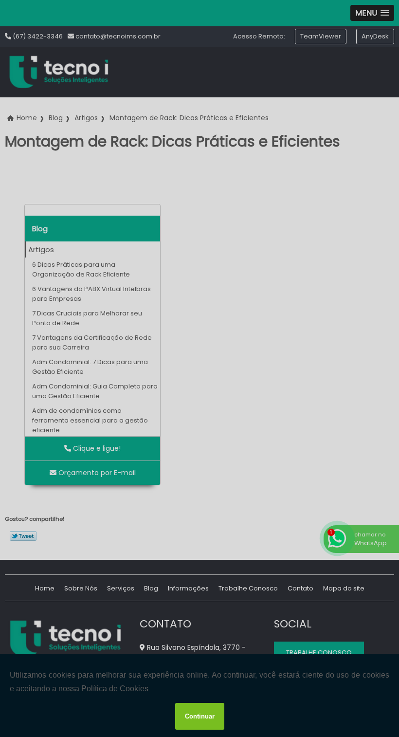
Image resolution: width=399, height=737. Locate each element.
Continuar (200, 716)
